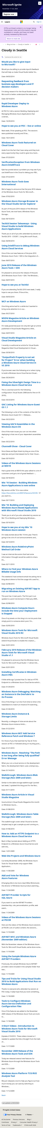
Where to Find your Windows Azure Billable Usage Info (20, 570)
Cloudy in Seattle (23, 44)
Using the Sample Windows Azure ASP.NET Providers (19, 957)
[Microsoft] (21, 22)
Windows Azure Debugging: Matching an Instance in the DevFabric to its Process (21, 694)
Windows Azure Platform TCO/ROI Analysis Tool (19, 1074)
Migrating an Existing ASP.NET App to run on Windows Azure (21, 590)
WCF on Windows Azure (14, 301)
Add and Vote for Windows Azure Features (15, 877)
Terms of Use (6, 1125)
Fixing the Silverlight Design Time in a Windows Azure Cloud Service (21, 383)
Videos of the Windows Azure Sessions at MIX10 (21, 464)
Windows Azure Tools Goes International (15, 183)
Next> (4, 1095)
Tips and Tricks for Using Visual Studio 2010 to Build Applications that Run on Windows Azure (21, 981)
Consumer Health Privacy (28, 1122)
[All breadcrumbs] (3, 44)
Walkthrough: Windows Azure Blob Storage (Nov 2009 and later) (20, 776)
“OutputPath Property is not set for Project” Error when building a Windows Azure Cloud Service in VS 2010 (19, 361)
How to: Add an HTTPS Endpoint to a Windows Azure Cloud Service (20, 835)
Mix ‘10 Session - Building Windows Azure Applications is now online (19, 484)
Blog (28, 1119)
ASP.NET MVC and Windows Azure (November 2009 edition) (19, 938)
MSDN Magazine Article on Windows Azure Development (20, 319)
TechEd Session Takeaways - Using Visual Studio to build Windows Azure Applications (19, 226)
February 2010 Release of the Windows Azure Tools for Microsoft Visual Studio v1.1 (21, 652)
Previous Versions (19, 1119)
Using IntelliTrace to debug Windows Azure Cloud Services (20, 247)
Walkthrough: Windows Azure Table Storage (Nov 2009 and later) (20, 815)
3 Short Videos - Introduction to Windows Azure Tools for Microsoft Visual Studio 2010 (19, 1028)
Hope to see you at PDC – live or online (21, 125)
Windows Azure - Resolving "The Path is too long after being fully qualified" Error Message (21, 755)
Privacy (13, 1122)
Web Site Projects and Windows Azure (21, 855)
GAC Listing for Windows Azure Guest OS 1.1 (21, 406)
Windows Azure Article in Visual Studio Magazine (18, 796)
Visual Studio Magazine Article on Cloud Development (19, 339)
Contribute (5, 1122)
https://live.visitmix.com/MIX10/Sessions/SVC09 (19, 493)
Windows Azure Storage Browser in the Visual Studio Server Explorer (20, 202)
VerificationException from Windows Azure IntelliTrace (21, 163)
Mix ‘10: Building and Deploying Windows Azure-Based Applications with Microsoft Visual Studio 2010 (20, 508)
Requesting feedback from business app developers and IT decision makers (18, 84)
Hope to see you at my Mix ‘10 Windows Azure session (17, 528)
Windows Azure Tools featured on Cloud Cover (19, 144)
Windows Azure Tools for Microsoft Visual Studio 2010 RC (19, 631)
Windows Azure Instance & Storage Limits (15, 715)
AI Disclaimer (6, 1119)
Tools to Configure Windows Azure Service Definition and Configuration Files (16, 1003)
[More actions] (39, 44)
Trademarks (17, 1125)
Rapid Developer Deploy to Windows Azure (15, 105)
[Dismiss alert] (39, 3)
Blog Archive (11, 44)
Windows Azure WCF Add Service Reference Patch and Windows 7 (18, 734)
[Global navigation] (2, 22)
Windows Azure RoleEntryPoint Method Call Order (18, 548)
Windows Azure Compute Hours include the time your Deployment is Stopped (19, 611)
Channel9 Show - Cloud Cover (17, 446)
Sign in (39, 22)
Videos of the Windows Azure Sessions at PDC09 (21, 918)
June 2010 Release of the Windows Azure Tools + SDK (19, 266)
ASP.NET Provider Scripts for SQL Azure (16, 896)
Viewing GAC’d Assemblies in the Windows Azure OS (18, 425)
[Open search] (34, 22)
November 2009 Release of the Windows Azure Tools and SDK (17, 1052)
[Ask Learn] (36, 44)
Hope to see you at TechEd (15, 284)
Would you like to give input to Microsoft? (16, 63)
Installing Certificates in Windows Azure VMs (19, 673)
